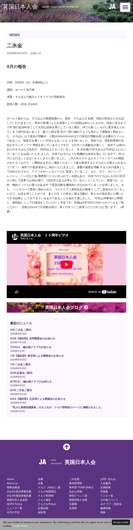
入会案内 (105, 483)
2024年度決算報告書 (19, 491)
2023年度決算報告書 (19, 495)
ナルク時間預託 (47, 491)
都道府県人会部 (78, 499)
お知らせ (35, 53)
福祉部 (42, 512)
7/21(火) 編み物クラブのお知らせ (30, 347)
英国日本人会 (40, 6)
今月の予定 (13, 512)
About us (12, 483)
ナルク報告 (44, 499)
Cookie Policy (20, 525)
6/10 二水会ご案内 (21, 390)
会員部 (73, 508)
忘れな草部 (75, 491)
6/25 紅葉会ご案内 (21, 372)
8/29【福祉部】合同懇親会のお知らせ (32, 338)
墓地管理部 (75, 483)
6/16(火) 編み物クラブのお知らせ (31, 381)
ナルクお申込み (47, 504)
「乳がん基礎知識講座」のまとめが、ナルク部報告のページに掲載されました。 (57, 407)
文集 (40, 483)
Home (10, 479)
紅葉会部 (43, 508)
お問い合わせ (108, 479)
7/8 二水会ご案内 (20, 364)
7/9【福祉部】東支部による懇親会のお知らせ (37, 355)
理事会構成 (13, 487)
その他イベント (109, 499)
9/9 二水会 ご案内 (20, 329)
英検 (102, 512)
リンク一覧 (106, 495)
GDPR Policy (14, 504)
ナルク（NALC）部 (49, 487)
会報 (40, 479)
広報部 (73, 504)
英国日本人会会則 (17, 499)
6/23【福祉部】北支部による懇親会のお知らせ (38, 398)
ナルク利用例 (46, 495)
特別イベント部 (78, 495)
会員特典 (105, 487)
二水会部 (74, 479)
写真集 (104, 491)
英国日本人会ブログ (64, 307)
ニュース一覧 (14, 508)
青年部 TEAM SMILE (81, 487)
